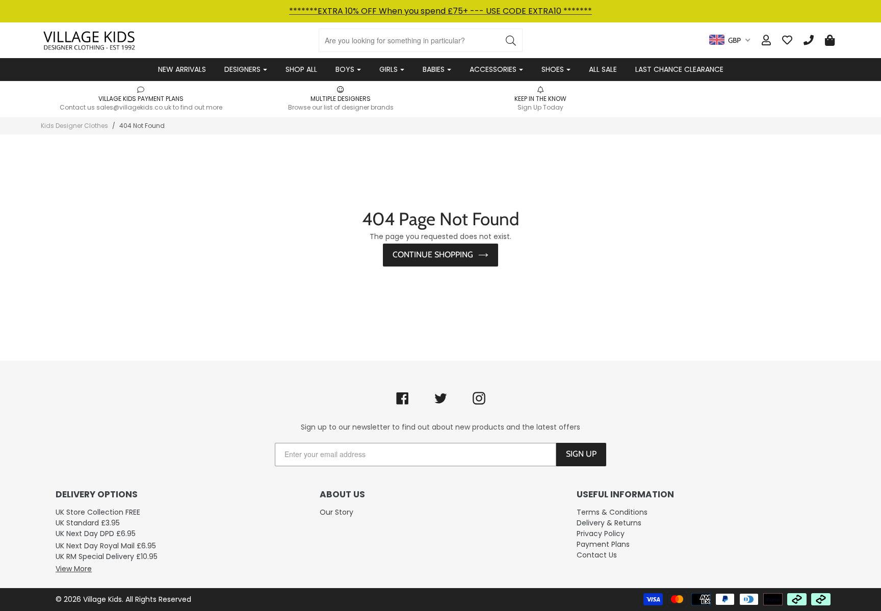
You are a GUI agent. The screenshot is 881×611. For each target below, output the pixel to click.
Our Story (336, 512)
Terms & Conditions (612, 512)
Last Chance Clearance (679, 69)
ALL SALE (603, 69)
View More (74, 569)
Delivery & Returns (609, 523)
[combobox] (729, 40)
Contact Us (597, 555)
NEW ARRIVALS (182, 69)
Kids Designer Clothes (74, 125)
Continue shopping (433, 254)
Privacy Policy (601, 533)
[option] (141, 98)
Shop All (301, 69)
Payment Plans (603, 544)
